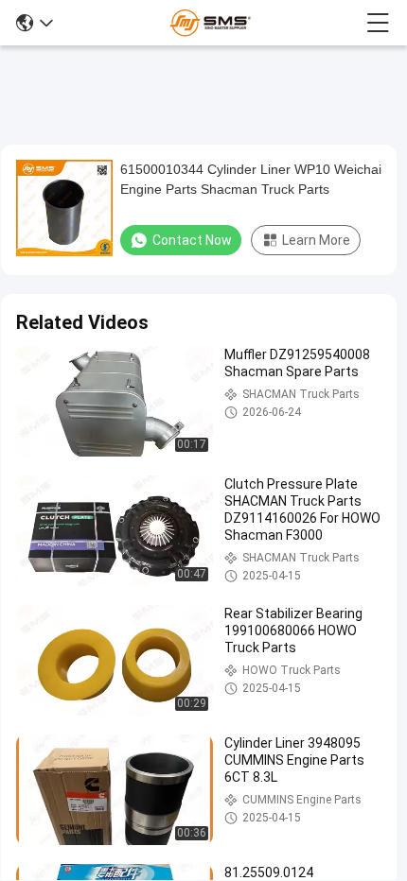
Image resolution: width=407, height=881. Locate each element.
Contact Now (192, 240)
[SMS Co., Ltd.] (210, 23)
